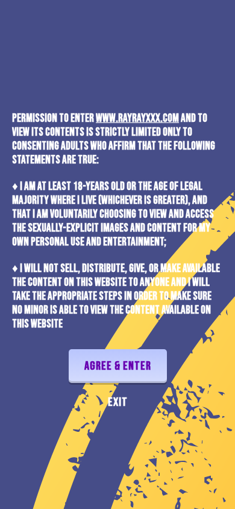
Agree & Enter (117, 366)
